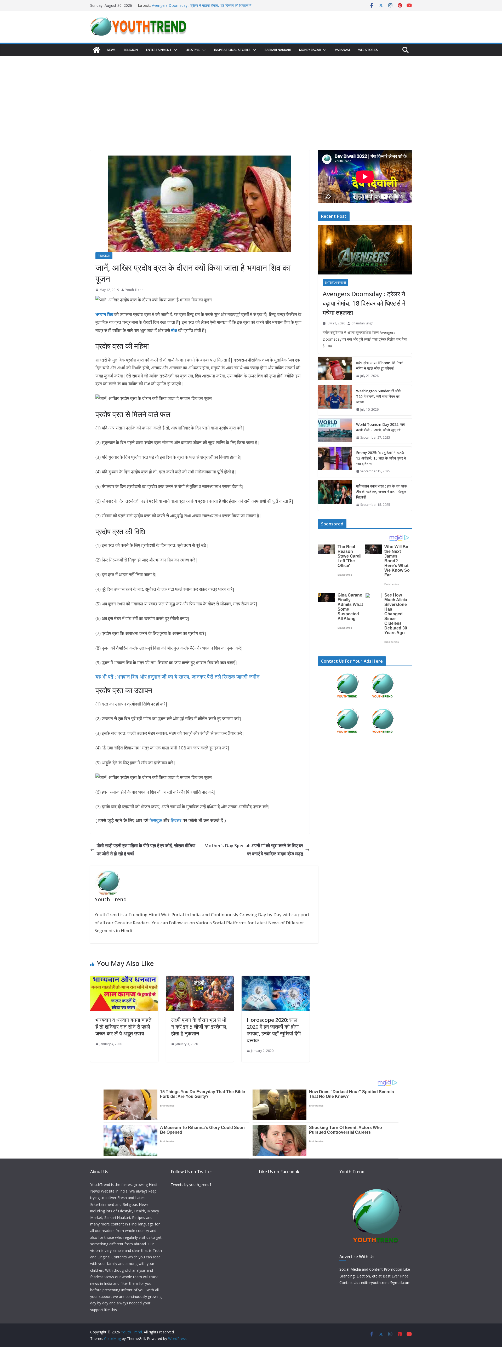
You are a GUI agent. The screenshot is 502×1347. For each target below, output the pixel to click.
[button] (174, 50)
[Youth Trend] (96, 50)
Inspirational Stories (232, 50)
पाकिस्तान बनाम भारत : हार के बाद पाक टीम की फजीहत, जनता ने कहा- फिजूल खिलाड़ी (381, 492)
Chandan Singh (362, 323)
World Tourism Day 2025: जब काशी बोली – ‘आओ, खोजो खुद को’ (380, 427)
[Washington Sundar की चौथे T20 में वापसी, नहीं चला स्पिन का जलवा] (335, 400)
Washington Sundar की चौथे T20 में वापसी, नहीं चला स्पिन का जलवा (378, 396)
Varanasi (342, 50)
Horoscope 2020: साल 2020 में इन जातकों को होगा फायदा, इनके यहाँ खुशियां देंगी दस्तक (274, 1030)
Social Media (350, 1269)
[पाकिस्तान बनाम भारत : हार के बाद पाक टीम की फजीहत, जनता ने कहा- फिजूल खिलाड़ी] (335, 495)
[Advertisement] (251, 95)
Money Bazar (310, 50)
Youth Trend (134, 290)
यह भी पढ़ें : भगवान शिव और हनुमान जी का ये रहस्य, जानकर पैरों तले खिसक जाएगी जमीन (177, 676)
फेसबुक (156, 820)
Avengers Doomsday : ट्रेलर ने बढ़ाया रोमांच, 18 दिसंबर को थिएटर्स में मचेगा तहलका (364, 303)
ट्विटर (176, 820)
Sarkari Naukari (278, 50)
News (111, 50)
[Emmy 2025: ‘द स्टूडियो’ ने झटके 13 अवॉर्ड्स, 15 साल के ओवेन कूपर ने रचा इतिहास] (335, 462)
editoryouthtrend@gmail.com (385, 1282)
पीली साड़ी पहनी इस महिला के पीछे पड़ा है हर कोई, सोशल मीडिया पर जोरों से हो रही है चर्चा (146, 849)
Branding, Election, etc (358, 1276)
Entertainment (159, 50)
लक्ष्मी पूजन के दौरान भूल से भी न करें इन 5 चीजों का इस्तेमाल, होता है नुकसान (199, 1026)
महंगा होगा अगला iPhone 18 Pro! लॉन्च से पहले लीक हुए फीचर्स (379, 365)
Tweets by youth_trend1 (191, 1184)
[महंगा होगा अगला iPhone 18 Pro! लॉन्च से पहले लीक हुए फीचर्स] (335, 369)
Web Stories (368, 50)
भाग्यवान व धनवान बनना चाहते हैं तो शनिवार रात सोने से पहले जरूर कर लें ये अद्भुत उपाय (123, 1026)
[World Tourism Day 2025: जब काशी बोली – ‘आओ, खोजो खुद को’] (335, 431)
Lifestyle (193, 50)
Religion (131, 50)
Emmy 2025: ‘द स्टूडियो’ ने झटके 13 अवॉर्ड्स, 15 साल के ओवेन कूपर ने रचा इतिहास (381, 458)
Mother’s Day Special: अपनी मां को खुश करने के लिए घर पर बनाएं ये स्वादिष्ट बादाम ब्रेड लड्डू (253, 849)
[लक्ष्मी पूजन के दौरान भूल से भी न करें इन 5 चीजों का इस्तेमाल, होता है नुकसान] (200, 980)
